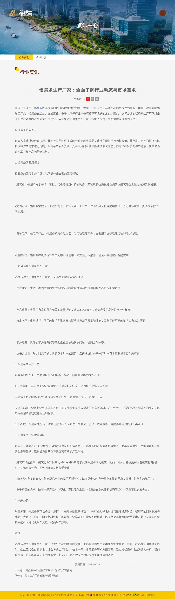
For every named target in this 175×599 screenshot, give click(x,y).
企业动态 (41, 57)
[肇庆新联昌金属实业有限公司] (20, 13)
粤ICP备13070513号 (79, 595)
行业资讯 (24, 57)
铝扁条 (38, 108)
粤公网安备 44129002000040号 (108, 595)
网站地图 (151, 595)
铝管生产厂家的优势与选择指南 (42, 575)
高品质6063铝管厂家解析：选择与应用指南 (48, 570)
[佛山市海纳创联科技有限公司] (134, 595)
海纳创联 (140, 595)
